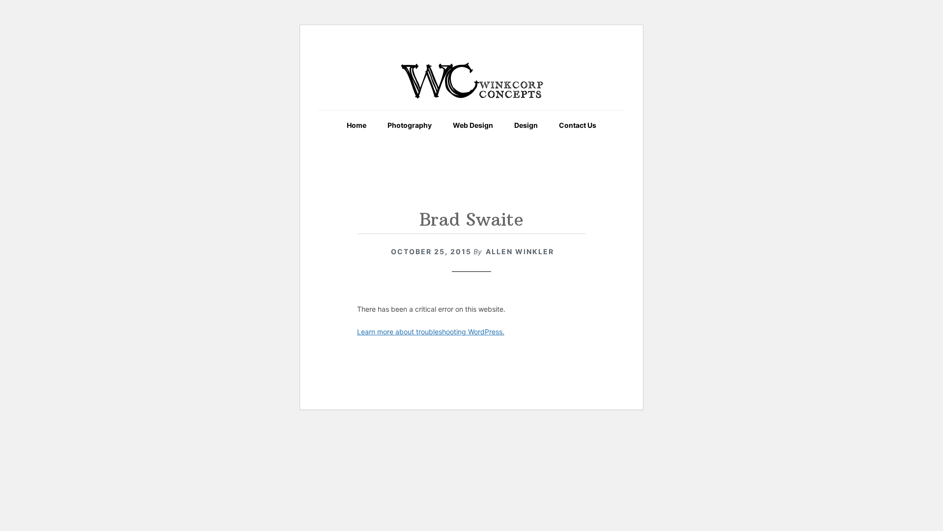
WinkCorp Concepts (471, 80)
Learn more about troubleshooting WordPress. (430, 331)
